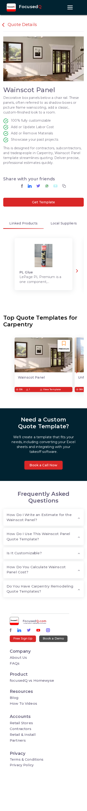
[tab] (23, 224)
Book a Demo (53, 638)
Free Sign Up (22, 638)
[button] (9, 58)
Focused (30, 7)
